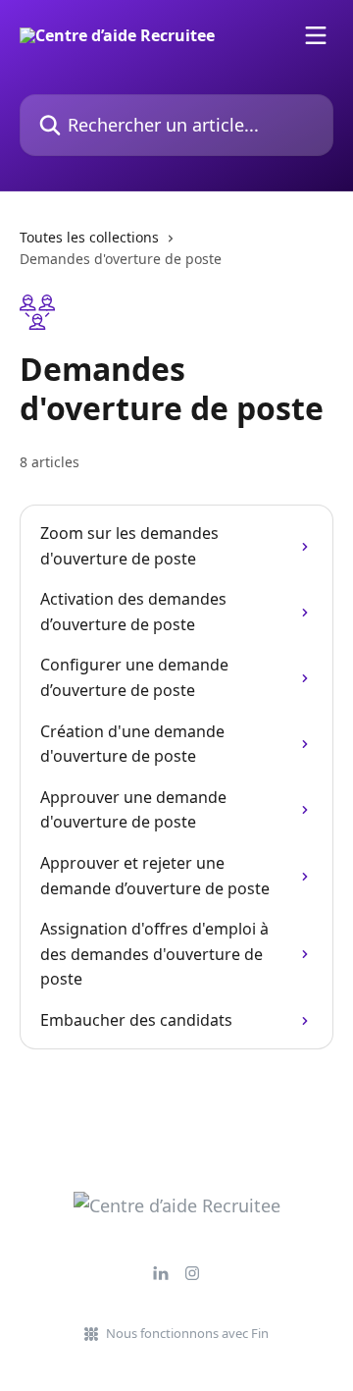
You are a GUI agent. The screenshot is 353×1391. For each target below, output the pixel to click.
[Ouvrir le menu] (315, 35)
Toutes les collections (89, 237)
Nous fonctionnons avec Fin (187, 1333)
